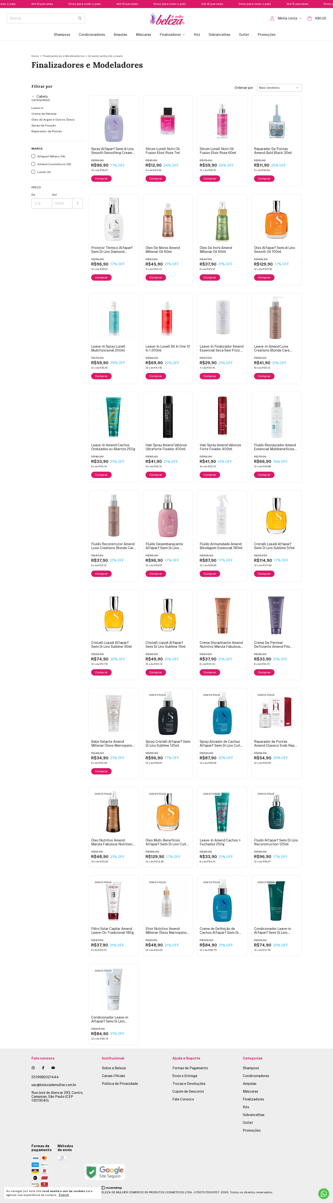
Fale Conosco (183, 1099)
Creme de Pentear (44, 113)
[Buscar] (80, 18)
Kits (197, 35)
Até (54, 194)
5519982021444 (45, 1077)
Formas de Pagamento (190, 1068)
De (33, 194)
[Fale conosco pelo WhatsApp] (323, 1193)
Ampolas (120, 35)
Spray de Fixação (43, 125)
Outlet (244, 35)
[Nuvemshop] (104, 1189)
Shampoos (62, 35)
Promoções (266, 35)
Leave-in (37, 108)
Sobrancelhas (219, 35)
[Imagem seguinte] (129, 118)
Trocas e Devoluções (189, 1084)
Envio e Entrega (184, 1076)
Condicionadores (92, 35)
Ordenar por (244, 88)
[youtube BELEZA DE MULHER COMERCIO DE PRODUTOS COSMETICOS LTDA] (53, 1068)
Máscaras (143, 35)
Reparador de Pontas (46, 131)
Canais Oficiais (113, 1076)
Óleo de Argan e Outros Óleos (53, 119)
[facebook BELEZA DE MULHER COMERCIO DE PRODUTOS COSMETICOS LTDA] (43, 1068)
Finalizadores (170, 35)
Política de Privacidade (120, 1084)
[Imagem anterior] (98, 118)
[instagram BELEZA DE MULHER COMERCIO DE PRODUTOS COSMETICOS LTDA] (33, 1068)
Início (35, 56)
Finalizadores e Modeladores (64, 56)
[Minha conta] (272, 18)
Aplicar (77, 203)
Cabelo (42, 96)
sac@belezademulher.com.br (53, 1085)
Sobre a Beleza (114, 1068)
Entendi (64, 1195)
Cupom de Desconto (188, 1091)
